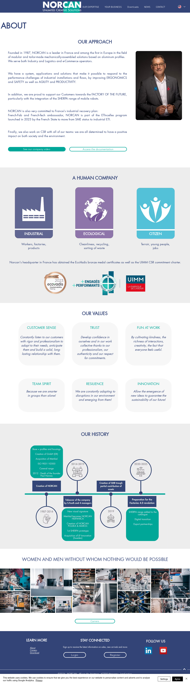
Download (34, 652)
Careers (33, 650)
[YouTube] (163, 650)
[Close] (186, 679)
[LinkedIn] (148, 650)
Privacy (39, 680)
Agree (177, 678)
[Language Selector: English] (181, 6)
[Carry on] (184, 669)
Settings (164, 678)
